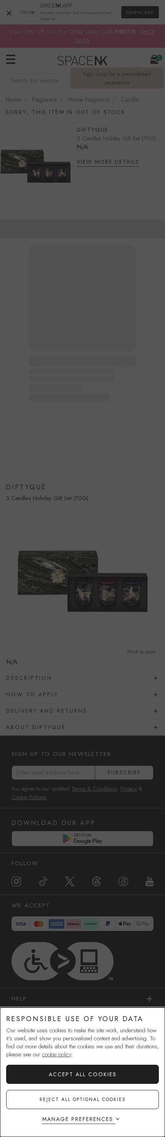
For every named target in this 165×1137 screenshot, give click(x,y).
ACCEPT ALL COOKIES (83, 1074)
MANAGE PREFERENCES (77, 1119)
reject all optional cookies (83, 1099)
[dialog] (82, 1072)
